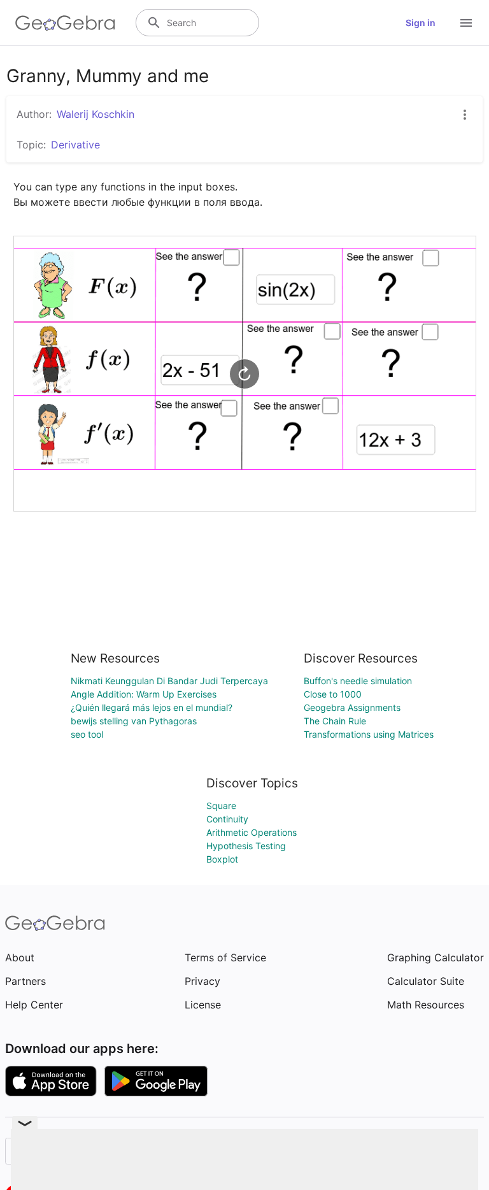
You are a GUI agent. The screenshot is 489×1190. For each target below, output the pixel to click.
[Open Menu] (466, 23)
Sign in (421, 22)
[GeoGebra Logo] (65, 23)
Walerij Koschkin (95, 114)
